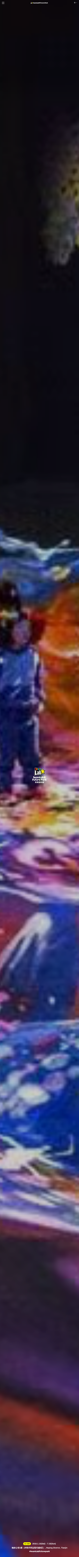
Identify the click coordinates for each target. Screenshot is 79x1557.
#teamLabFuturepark (39, 1552)
